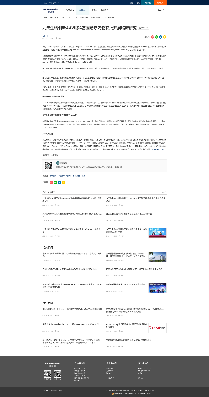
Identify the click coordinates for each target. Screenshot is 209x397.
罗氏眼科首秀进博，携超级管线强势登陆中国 (125, 284)
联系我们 (104, 10)
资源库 (94, 10)
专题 (62, 17)
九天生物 (45, 36)
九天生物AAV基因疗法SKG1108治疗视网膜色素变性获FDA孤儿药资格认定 (72, 199)
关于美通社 (111, 363)
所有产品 (77, 380)
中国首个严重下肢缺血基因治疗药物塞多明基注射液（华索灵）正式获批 (71, 255)
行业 (69, 17)
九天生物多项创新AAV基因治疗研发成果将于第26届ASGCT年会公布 (71, 230)
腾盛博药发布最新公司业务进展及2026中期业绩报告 (129, 339)
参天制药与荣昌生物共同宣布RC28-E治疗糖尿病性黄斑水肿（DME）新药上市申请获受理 (72, 285)
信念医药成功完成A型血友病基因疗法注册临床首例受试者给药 (69, 269)
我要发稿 (148, 3)
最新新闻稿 (54, 17)
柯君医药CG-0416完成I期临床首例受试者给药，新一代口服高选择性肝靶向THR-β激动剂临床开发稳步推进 (135, 310)
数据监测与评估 (79, 373)
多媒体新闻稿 (95, 17)
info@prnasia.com (144, 371)
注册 (131, 3)
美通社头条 (84, 17)
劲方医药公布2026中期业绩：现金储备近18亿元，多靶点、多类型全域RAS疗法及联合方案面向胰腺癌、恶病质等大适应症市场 (71, 341)
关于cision (109, 371)
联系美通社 (143, 363)
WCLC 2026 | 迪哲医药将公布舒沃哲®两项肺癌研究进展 (126, 325)
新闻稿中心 (83, 10)
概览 (45, 17)
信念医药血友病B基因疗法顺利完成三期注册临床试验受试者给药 (134, 269)
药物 (83, 176)
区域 (75, 17)
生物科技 (53, 176)
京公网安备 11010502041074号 (125, 393)
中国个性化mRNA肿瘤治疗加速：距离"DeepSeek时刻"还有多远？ (71, 324)
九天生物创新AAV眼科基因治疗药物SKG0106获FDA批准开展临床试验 (72, 215)
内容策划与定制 (79, 368)
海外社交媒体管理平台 (82, 378)
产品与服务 (70, 10)
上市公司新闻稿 (109, 17)
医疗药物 (76, 176)
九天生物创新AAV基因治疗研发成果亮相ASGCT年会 (129, 213)
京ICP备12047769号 (144, 393)
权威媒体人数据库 (80, 375)
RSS (60, 390)
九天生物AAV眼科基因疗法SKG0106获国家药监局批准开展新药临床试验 (135, 199)
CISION (146, 390)
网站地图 (54, 390)
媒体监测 (160, 3)
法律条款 (45, 390)
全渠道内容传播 (79, 371)
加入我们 (109, 373)
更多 (163, 192)
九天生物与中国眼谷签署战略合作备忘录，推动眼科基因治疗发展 (126, 230)
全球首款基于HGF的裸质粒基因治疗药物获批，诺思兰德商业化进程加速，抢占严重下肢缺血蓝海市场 (126, 255)
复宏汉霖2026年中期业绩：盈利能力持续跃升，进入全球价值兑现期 (72, 308)
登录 (138, 3)
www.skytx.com (158, 149)
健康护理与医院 (65, 176)
